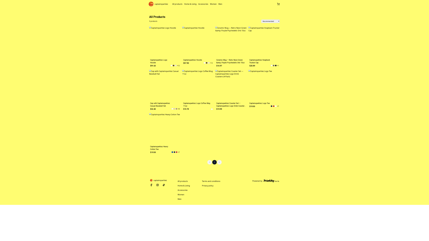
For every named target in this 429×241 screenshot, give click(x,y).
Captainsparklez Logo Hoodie (158, 61)
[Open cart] (278, 4)
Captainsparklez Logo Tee (259, 103)
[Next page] (219, 162)
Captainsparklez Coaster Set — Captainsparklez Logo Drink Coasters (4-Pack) (230, 104)
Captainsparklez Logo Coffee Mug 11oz (196, 104)
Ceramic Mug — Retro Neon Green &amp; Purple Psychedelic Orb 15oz (230, 61)
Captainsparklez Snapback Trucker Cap (259, 61)
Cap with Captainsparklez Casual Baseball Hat (160, 104)
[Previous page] (209, 162)
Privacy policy (207, 185)
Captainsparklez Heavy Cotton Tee (159, 147)
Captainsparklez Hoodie (192, 60)
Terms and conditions (211, 181)
